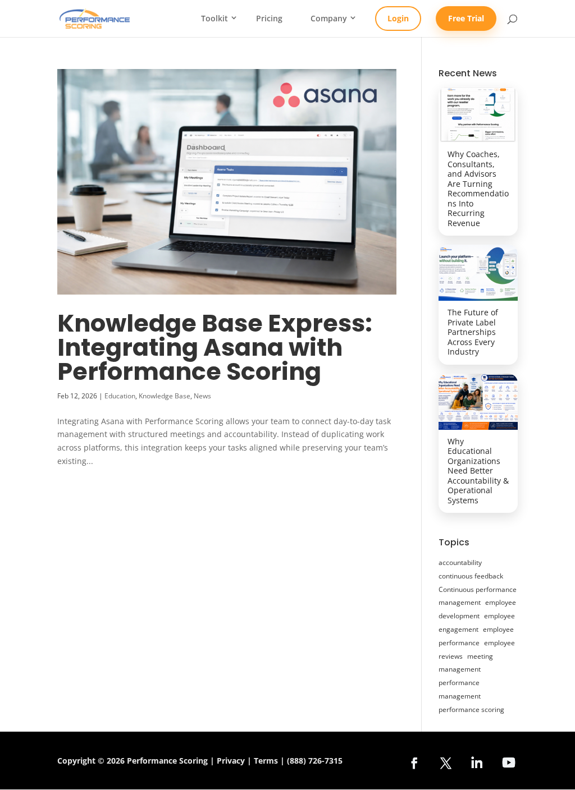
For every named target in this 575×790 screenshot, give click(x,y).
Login (398, 18)
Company (329, 18)
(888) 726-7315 (315, 760)
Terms (266, 760)
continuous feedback (471, 576)
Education (119, 396)
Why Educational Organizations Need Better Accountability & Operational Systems (478, 471)
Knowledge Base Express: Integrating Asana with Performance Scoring (214, 347)
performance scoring (471, 709)
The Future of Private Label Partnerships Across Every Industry (473, 332)
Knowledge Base (164, 396)
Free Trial (466, 18)
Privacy (231, 760)
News (202, 396)
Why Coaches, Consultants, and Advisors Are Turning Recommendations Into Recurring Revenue (478, 188)
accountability (460, 562)
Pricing (269, 18)
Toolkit (214, 18)
